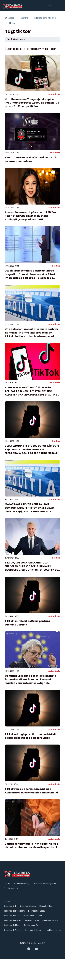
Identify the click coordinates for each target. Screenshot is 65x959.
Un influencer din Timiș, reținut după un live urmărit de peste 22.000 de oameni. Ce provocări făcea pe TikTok (32, 102)
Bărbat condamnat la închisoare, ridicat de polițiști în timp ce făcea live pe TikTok (31, 845)
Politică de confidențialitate (44, 883)
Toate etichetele (18, 39)
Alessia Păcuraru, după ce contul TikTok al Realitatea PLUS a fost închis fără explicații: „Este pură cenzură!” (32, 216)
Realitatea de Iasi (53, 930)
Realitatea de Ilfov (50, 920)
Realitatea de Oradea (12, 920)
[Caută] (50, 5)
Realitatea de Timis (32, 925)
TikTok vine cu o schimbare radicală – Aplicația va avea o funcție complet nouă (31, 790)
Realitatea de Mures (12, 925)
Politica (56, 266)
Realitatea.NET (10, 906)
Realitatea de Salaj (12, 915)
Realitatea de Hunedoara (14, 911)
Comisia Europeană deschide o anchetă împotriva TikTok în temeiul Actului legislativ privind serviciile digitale (30, 679)
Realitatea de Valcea (12, 930)
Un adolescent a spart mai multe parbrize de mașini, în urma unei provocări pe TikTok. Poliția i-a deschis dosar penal (31, 332)
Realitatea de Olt (32, 920)
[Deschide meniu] (59, 5)
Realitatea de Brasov (33, 930)
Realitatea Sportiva (28, 906)
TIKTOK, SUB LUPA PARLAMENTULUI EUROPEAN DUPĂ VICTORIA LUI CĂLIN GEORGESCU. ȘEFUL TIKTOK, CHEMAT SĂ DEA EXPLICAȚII (32, 568)
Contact (7, 883)
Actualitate (54, 94)
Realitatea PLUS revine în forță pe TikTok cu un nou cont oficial (31, 159)
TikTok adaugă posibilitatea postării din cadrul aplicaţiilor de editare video (31, 736)
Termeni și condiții (21, 883)
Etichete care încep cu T (46, 17)
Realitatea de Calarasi (32, 915)
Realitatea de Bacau (36, 911)
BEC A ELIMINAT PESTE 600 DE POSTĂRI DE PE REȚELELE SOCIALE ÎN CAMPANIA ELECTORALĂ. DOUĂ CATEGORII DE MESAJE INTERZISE (32, 451)
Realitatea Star (45, 906)
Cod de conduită (11, 888)
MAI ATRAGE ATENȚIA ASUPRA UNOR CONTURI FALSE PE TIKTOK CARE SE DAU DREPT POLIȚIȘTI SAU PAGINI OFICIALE (29, 508)
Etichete (24, 17)
